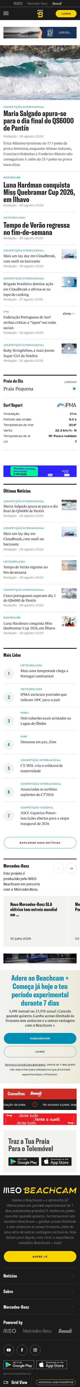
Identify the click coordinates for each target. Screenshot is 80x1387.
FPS (6, 311)
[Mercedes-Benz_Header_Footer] (37, 3)
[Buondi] (57, 3)
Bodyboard (11, 177)
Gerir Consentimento (17, 1373)
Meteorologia (14, 217)
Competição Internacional (23, 106)
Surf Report (13, 405)
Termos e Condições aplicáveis (25, 1064)
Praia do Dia (13, 381)
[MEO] (18, 3)
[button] (58, 868)
